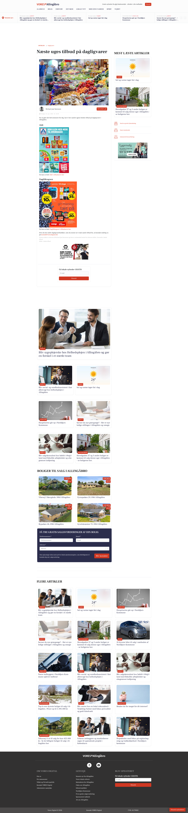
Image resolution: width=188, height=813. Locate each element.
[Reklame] (74, 252)
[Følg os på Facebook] (89, 765)
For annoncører (42, 779)
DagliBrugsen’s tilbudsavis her (60, 229)
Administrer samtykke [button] (44, 788)
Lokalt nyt (81, 9)
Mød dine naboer (96, 9)
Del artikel (101, 109)
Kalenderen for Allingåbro (85, 782)
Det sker (69, 9)
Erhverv (59, 9)
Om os (39, 776)
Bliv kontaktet (102, 556)
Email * (78, 536)
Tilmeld (148, 4)
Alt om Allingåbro (82, 800)
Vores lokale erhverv (83, 779)
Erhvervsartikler (81, 788)
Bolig (50, 9)
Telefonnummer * (46, 536)
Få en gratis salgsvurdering (85, 794)
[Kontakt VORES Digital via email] (98, 765)
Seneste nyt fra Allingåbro (85, 776)
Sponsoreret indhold (83, 797)
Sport (109, 9)
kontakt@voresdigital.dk (49, 235)
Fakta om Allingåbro (83, 785)
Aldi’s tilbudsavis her (57, 175)
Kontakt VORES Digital (44, 785)
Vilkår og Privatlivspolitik (45, 782)
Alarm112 (41, 9)
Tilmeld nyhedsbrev (177, 810)
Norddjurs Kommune (83, 791)
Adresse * (43, 545)
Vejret (117, 9)
